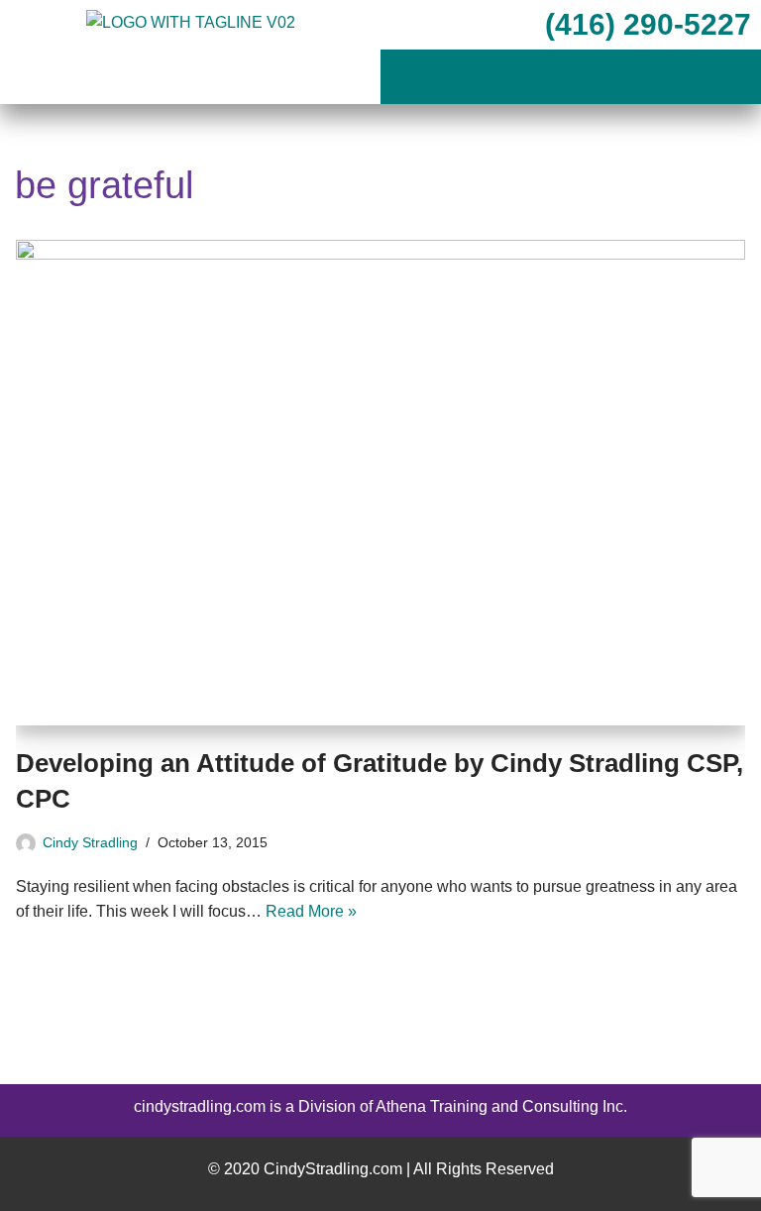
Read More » (311, 911)
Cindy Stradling (90, 842)
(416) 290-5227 (644, 24)
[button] (571, 78)
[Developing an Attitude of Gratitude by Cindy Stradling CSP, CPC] (380, 482)
